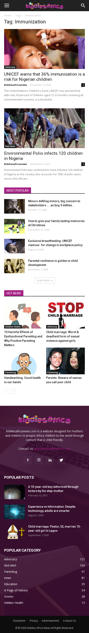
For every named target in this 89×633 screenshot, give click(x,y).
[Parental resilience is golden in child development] (14, 266)
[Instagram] (39, 460)
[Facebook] (28, 460)
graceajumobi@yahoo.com (52, 449)
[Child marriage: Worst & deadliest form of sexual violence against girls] (65, 315)
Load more (43, 280)
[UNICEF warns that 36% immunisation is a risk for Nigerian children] (44, 49)
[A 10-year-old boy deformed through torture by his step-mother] (14, 492)
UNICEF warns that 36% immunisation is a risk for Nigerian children (44, 77)
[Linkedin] (50, 460)
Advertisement (50, 620)
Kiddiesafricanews (15, 84)
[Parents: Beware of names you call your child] (65, 361)
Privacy (34, 620)
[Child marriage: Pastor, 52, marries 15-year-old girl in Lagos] (14, 531)
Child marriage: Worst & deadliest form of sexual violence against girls (62, 336)
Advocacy (10, 67)
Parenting (10, 372)
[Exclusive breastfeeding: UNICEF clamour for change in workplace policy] (14, 246)
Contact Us (69, 620)
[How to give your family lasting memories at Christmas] (14, 226)
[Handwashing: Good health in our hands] (23, 361)
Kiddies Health (13, 326)
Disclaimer (19, 620)
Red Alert (10, 146)
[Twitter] (61, 460)
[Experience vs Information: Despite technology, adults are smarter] (14, 512)
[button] (83, 5)
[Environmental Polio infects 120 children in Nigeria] (44, 128)
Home (7, 15)
